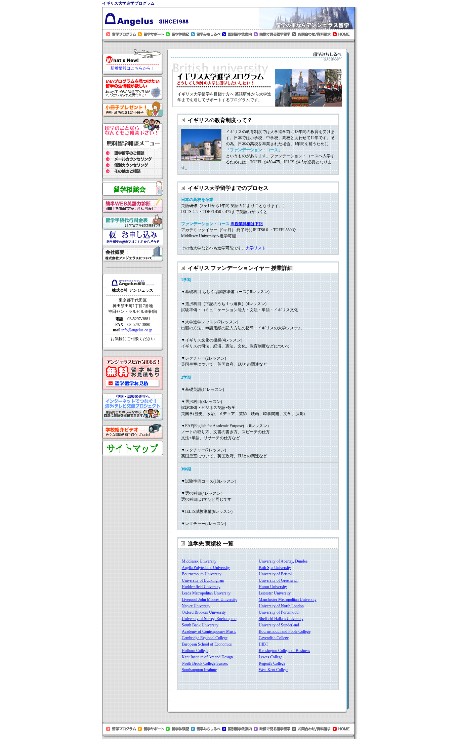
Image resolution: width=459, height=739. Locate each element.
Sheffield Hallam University (281, 618)
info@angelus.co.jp (136, 330)
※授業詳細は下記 (247, 223)
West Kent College (273, 669)
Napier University (196, 606)
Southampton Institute (199, 669)
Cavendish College (274, 637)
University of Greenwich (278, 580)
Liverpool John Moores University (209, 599)
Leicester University (275, 593)
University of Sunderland (279, 625)
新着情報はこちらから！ (133, 68)
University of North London (281, 606)
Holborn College (195, 650)
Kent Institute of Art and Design (207, 657)
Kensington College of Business (284, 650)
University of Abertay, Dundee (283, 561)
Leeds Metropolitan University (206, 593)
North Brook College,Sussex (205, 663)
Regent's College (272, 663)
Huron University (273, 586)
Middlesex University (199, 561)
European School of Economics (207, 644)
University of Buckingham (203, 580)
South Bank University (200, 625)
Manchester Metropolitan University (288, 599)
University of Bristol (275, 574)
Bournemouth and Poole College (284, 631)
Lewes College (270, 657)
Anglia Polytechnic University (206, 567)
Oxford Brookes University (204, 612)
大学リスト (256, 248)
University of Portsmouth (279, 612)
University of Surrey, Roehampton (209, 618)
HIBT (263, 644)
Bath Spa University (275, 567)
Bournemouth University (201, 574)
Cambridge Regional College (204, 637)
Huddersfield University (201, 586)
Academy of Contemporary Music (209, 631)
